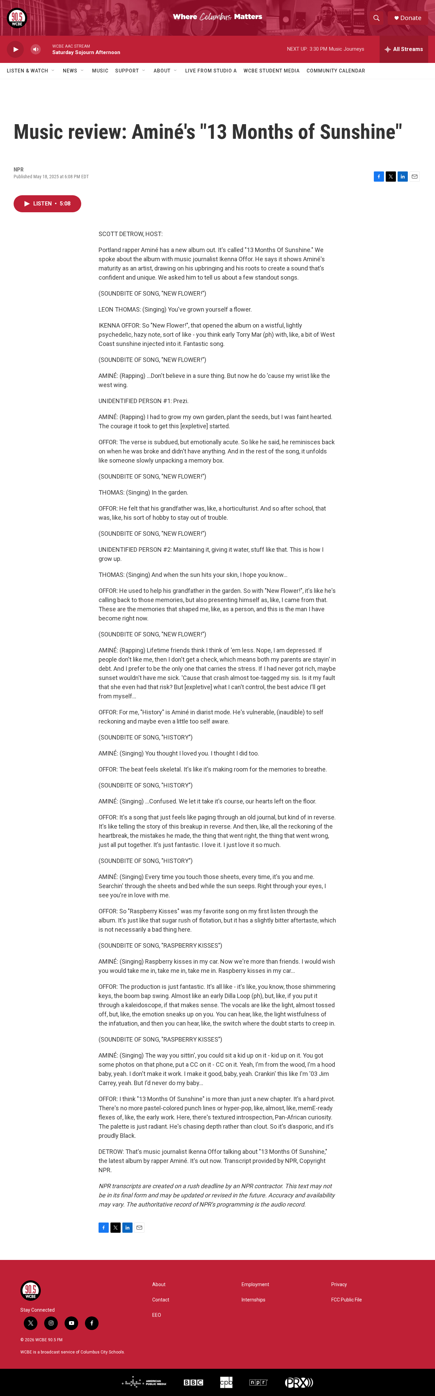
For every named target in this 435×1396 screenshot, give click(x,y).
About (162, 70)
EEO (156, 1315)
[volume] (35, 49)
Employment (255, 1284)
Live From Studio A (211, 70)
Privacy (339, 1284)
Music (100, 70)
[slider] (47, 49)
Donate (410, 17)
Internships (253, 1299)
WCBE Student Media (272, 70)
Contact (160, 1299)
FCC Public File (346, 1299)
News (70, 70)
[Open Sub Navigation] (53, 70)
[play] (15, 49)
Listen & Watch (27, 70)
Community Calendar (336, 70)
